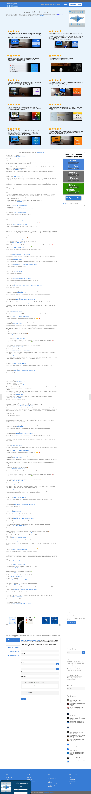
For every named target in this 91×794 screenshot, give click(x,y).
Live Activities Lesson (24, 160)
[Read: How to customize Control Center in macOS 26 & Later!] (68, 761)
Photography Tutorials (31, 783)
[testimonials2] (66, 39)
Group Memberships (72, 783)
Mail (74, 673)
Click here (64, 203)
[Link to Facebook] (84, 792)
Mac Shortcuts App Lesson (16, 215)
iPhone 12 (76, 668)
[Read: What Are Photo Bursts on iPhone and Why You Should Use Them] (68, 740)
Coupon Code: (23, 676)
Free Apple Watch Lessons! (53, 777)
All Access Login (78, 0)
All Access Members (40, 152)
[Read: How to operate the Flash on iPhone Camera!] (68, 758)
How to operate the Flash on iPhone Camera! (77, 757)
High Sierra (79, 663)
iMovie (71, 665)
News (49, 782)
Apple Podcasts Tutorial (17, 259)
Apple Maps (75, 661)
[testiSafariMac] (24, 136)
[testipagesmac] (66, 136)
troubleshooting (69, 679)
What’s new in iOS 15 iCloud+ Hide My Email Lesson (23, 288)
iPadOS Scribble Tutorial (21, 201)
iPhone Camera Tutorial (18, 176)
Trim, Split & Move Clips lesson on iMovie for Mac (25, 208)
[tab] (13, 640)
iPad (74, 666)
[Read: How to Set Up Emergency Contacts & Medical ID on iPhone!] (68, 704)
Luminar (68, 670)
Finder (75, 663)
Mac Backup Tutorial (19, 169)
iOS (73, 665)
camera (68, 663)
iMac (68, 665)
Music (83, 673)
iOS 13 (83, 665)
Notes (68, 675)
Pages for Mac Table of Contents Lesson (21, 220)
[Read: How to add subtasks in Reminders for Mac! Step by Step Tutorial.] (68, 727)
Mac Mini (74, 672)
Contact (83, 0)
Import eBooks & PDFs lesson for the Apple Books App (24, 274)
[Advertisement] (74, 635)
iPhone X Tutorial (16, 331)
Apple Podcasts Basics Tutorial (17, 250)
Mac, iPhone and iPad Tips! (53, 781)
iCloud (83, 663)
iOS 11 (76, 665)
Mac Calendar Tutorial (20, 156)
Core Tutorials (29, 779)
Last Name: (23, 653)
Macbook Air (79, 670)
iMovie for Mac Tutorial (17, 227)
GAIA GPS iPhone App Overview (18, 242)
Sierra (78, 677)
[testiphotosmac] (24, 112)
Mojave (80, 673)
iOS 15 (72, 666)
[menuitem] (42, 4)
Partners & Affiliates (72, 781)
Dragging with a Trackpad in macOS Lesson (21, 254)
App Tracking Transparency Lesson (19, 239)
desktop (72, 663)
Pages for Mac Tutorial (17, 271)
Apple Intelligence (69, 661)
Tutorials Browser (9, 777)
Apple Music (80, 661)
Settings (74, 677)
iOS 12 (79, 665)
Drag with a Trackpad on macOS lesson (25, 181)
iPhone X (80, 668)
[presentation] (13, 640)
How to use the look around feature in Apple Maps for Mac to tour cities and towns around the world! (77, 753)
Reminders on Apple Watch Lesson (19, 308)
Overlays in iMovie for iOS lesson (19, 267)
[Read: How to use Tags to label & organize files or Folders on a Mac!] (68, 744)
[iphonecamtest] (66, 63)
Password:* (23, 662)
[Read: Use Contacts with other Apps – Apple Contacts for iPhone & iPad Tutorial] (68, 700)
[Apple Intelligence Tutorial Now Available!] (90, 397)
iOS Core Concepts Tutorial (19, 247)
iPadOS (77, 666)
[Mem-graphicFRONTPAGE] (73, 177)
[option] (12, 625)
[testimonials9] (66, 87)
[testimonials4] (24, 63)
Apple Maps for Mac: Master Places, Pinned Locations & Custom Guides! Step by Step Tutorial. (77, 708)
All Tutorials (29, 777)
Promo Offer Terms (72, 779)
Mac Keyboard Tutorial (16, 281)
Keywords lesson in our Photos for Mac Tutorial (21, 278)
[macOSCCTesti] (24, 39)
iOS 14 (68, 666)
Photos (68, 677)
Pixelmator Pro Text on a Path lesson (19, 224)
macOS (77, 672)
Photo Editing (72, 675)
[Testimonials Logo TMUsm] (77, 18)
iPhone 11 (72, 668)
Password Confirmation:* (25, 667)
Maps (76, 673)
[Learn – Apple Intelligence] (1, 397)
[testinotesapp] (66, 112)
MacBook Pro (69, 672)
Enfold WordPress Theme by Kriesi (49, 792)
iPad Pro (81, 666)
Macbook (74, 670)
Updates (49, 786)
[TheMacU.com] (12, 4)
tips (80, 677)
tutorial (74, 679)
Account (7, 779)
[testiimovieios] (24, 87)
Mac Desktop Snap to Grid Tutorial (20, 205)
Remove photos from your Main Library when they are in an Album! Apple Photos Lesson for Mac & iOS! (77, 722)
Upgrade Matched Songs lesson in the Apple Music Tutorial (25, 264)
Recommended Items (52, 783)
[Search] (83, 4)
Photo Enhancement (78, 675)
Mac (71, 670)
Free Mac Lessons (51, 779)
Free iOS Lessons (51, 778)
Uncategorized (50, 785)
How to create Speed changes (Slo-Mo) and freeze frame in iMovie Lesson (27, 285)
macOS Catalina (69, 673)
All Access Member (40, 15)
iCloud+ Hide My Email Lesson (20, 212)
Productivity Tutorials (31, 781)
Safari (71, 677)
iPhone (68, 668)
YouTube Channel (17, 173)
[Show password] (57, 664)
